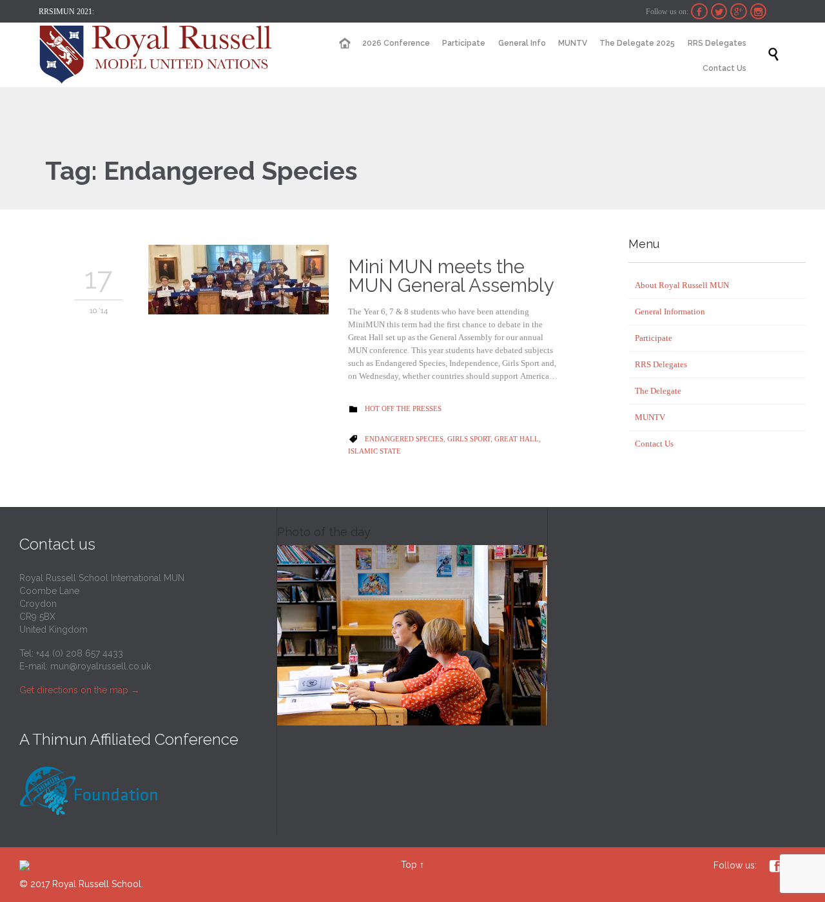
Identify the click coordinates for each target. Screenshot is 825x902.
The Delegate (658, 391)
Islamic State (374, 451)
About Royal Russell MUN (682, 285)
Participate (653, 338)
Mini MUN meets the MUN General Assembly (451, 276)
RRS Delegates (661, 364)
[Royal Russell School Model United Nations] (159, 55)
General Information (670, 311)
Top (409, 864)
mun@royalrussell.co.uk (100, 666)
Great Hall (516, 439)
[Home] (344, 43)
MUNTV (650, 417)
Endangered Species (404, 439)
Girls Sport (468, 439)
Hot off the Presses (403, 408)
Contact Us (654, 443)
